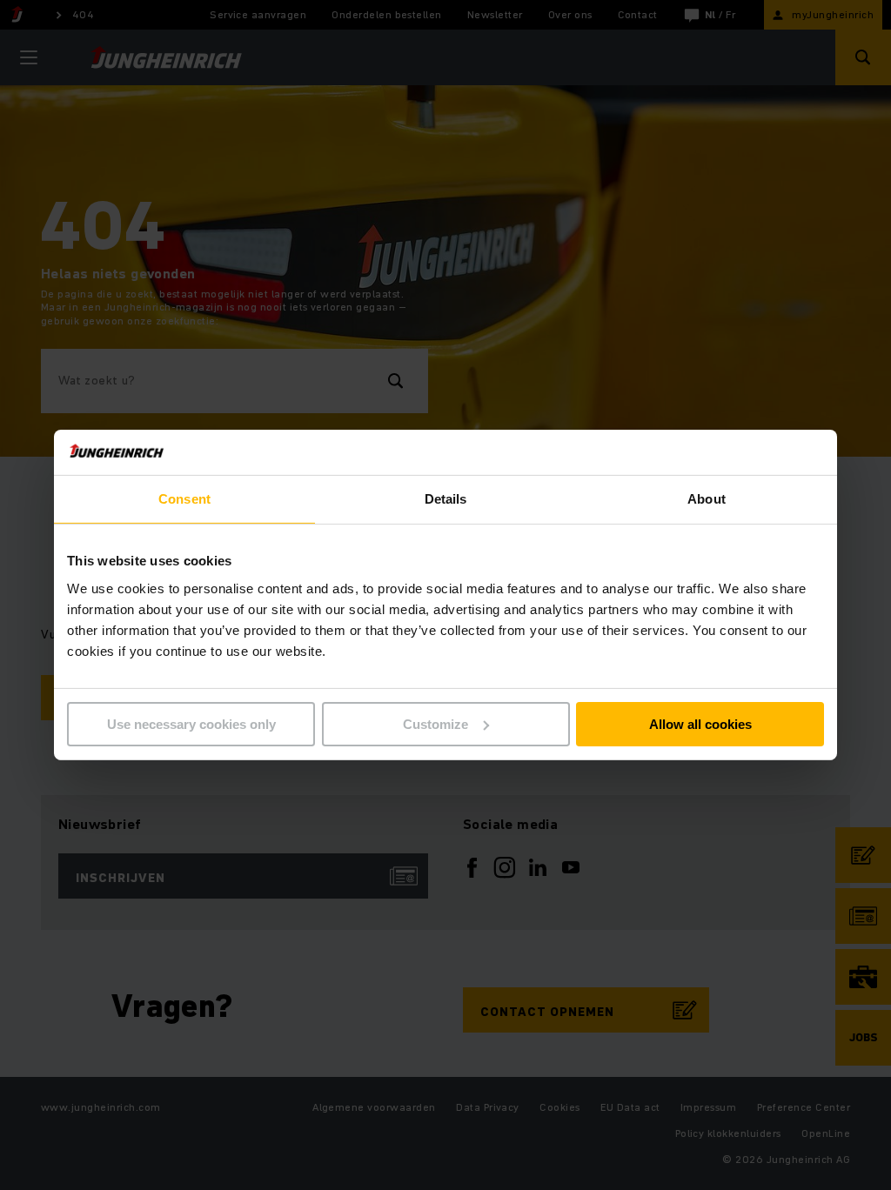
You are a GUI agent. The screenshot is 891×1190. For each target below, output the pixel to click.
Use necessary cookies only (191, 724)
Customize (435, 724)
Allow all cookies (700, 724)
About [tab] (706, 498)
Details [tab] (446, 498)
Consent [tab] (184, 498)
